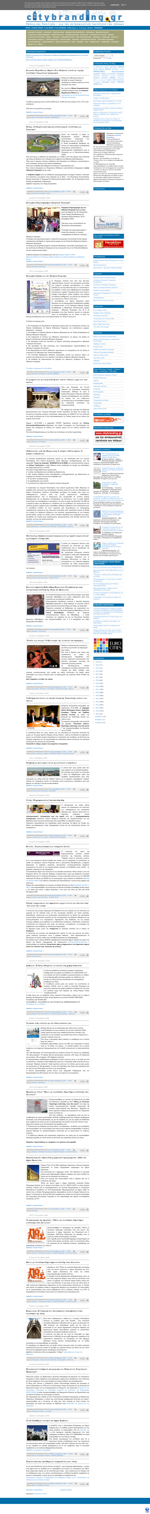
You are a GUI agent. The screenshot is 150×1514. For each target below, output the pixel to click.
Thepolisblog (97, 403)
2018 (97, 686)
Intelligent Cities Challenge (102, 313)
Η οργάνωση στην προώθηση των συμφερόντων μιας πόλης (51, 1461)
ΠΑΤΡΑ (48, 193)
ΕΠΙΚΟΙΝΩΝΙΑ (98, 28)
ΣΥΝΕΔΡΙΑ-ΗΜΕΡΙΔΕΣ (52, 374)
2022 (97, 674)
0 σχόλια (70, 115)
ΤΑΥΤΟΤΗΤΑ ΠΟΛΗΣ (68, 753)
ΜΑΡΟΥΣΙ (96, 80)
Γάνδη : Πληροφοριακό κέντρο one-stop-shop (45, 800)
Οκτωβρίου (99, 722)
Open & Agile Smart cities (101, 324)
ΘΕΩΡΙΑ (33, 1485)
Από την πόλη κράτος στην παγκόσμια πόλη (107, 567)
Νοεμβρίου (98, 719)
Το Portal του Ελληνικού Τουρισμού (104, 285)
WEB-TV (71, 689)
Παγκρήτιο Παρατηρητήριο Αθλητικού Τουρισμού (48, 202)
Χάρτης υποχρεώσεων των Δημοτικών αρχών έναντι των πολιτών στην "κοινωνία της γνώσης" (107, 114)
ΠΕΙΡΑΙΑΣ (121, 80)
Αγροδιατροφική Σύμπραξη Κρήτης (104, 277)
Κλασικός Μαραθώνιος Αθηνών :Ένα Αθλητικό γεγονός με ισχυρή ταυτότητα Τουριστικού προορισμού (54, 71)
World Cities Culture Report (102, 363)
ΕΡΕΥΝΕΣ (34, 1082)
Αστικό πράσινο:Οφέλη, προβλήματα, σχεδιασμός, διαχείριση (110, 484)
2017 (97, 689)
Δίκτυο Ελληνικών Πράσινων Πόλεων (105, 375)
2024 (97, 668)
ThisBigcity (96, 406)
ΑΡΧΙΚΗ (27, 28)
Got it (123, 5)
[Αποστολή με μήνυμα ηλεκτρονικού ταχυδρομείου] (81, 116)
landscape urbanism (99, 386)
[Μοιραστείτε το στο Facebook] (88, 116)
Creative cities (97, 346)
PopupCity (96, 394)
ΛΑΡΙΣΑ (113, 78)
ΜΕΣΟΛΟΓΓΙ (103, 80)
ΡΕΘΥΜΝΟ (106, 82)
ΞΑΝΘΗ (109, 80)
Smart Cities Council (99, 321)
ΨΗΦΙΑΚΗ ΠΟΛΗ (53, 578)
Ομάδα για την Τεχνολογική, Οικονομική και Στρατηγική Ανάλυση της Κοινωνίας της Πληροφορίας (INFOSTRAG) (57, 1390)
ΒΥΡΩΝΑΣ (116, 69)
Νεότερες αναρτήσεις (34, 1490)
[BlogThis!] (83, 116)
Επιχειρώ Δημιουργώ (100, 378)
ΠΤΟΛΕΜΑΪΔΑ (97, 82)
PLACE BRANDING (60, 28)
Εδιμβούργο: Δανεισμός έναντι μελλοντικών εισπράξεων (51, 762)
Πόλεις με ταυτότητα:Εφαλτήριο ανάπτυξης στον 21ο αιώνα (53, 1262)
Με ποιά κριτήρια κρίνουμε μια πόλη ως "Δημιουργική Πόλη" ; (106, 584)
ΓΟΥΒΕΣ (122, 69)
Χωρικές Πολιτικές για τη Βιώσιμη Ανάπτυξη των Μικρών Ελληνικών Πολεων (112, 469)
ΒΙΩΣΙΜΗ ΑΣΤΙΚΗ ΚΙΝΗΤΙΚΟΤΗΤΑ (40, 1014)
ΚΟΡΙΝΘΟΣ (105, 78)
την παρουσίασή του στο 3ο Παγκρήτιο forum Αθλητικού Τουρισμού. (75, 95)
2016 (97, 692)
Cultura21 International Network (103, 352)
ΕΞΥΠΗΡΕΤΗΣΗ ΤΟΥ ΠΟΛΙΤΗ (39, 837)
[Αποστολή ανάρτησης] (75, 115)
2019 (97, 683)
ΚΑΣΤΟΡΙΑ (106, 76)
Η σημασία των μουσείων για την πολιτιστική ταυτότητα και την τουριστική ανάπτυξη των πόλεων (112, 528)
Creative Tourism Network (101, 290)
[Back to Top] (147, 1509)
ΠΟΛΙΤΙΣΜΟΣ (42, 442)
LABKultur (96, 360)
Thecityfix (96, 397)
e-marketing (48, 1411)
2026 (97, 662)
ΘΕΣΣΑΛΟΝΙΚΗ (118, 72)
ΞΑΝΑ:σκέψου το (72, 28)
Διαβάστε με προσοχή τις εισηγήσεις (38, 1450)
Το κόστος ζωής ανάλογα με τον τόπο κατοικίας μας (49, 1023)
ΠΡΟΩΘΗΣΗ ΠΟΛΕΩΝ (61, 689)
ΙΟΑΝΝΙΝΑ (97, 74)
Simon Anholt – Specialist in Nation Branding (107, 268)
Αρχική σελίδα (65, 1490)
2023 (97, 671)
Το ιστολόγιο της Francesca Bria (103, 318)
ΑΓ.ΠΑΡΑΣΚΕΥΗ (98, 67)
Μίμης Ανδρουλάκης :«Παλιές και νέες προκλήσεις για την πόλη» (105, 589)
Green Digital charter (100, 310)
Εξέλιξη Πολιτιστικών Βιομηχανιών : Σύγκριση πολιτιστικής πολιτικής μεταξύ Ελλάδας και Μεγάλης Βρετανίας (112, 513)
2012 (97, 705)
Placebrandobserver (99, 265)
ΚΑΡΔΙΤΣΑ (97, 76)
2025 (97, 665)
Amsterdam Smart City (100, 315)
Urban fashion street (100, 408)
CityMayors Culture (99, 344)
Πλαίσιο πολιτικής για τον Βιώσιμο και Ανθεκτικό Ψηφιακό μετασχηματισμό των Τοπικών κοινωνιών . (113, 545)
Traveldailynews (98, 297)
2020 (97, 680)
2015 (97, 695)
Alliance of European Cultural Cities (104, 336)
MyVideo (90, 28)
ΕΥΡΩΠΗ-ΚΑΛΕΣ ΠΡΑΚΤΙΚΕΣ (48, 526)
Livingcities (96, 389)
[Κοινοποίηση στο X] (85, 116)
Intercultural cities (99, 358)
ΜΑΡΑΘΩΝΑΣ (55, 117)
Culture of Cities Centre (100, 355)
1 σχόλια (69, 1299)
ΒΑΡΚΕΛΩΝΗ (35, 526)
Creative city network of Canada (103, 349)
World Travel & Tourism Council (103, 300)
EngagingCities (98, 383)
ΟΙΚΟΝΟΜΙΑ (52, 791)
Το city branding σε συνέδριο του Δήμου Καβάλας (47, 1420)
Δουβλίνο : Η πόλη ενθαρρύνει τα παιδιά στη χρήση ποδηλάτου (54, 965)
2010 (97, 711)
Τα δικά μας (82, 28)
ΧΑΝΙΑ (96, 84)
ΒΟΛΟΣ (33, 753)
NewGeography (98, 392)
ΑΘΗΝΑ (33, 117)
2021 (97, 677)
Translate (109, 58)
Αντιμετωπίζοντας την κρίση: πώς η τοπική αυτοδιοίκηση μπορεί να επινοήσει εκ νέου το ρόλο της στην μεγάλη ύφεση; (107, 631)
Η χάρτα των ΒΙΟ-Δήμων (101, 98)
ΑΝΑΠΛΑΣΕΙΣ (35, 689)
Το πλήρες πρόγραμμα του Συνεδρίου (39, 368)
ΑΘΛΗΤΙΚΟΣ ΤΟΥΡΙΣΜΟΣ (43, 117)
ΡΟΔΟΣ (113, 82)
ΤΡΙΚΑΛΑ (120, 82)
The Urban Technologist (101, 327)
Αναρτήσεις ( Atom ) (40, 1493)
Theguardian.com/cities (100, 400)
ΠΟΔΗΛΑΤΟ (71, 1014)
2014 (97, 698)
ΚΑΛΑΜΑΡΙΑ (112, 74)
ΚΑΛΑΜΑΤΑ (120, 74)
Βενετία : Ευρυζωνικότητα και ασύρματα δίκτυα (48, 846)
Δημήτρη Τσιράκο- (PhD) (66, 255)
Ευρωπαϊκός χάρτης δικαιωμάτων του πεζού (107, 101)
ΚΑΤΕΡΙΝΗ (114, 76)
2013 (97, 702)
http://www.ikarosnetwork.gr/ (77, 942)
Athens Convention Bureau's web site (105, 287)
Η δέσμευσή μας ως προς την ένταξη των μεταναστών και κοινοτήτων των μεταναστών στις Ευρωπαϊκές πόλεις (107, 120)
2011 (97, 708)
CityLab (95, 380)
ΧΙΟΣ (100, 84)
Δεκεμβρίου (99, 716)
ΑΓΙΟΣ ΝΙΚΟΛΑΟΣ (111, 67)
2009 (97, 714)
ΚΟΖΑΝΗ (97, 78)
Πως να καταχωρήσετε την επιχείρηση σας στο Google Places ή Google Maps (110, 455)
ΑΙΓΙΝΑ (96, 69)
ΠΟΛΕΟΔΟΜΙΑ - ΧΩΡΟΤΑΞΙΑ (65, 526)
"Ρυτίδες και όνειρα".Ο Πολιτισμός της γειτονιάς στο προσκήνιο (54, 640)
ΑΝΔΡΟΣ (102, 69)
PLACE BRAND (48, 28)
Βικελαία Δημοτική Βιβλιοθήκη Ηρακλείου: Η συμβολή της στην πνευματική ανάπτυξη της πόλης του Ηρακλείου (54, 588)
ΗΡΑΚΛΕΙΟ (34, 442)
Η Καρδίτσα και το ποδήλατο (35, 1004)
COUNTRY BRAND (37, 28)
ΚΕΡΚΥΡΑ (121, 76)
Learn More (115, 5)
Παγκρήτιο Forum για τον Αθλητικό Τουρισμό (46, 276)
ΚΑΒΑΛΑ (46, 753)
